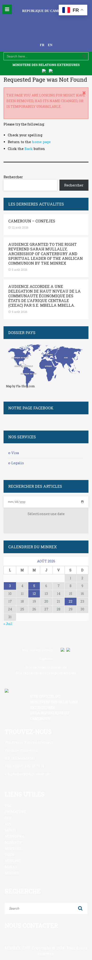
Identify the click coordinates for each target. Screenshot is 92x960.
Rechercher (13, 177)
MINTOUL (13, 848)
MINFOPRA (14, 836)
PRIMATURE (15, 812)
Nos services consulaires (46, 667)
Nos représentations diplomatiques (46, 673)
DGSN (9, 854)
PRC (8, 805)
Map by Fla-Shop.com (20, 386)
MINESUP (13, 842)
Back (29, 148)
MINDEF (12, 873)
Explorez (46, 659)
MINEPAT (13, 861)
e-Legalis (16, 463)
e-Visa (13, 453)
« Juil (8, 623)
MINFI (10, 830)
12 (34, 593)
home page (41, 142)
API (8, 824)
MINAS (11, 867)
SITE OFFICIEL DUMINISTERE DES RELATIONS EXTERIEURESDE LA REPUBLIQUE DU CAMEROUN (54, 707)
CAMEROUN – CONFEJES (31, 221)
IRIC (8, 818)
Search (80, 908)
